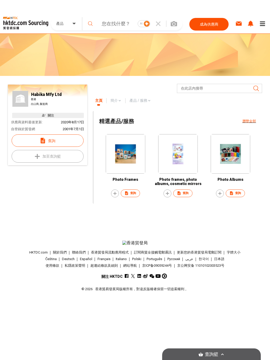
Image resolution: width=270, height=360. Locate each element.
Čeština (51, 259)
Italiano (121, 259)
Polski (136, 259)
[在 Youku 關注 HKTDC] (164, 276)
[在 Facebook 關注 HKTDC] (126, 276)
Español (86, 259)
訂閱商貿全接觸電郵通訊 (153, 252)
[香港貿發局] (135, 243)
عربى (189, 259)
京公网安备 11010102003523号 (200, 265)
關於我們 (60, 252)
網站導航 (130, 265)
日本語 (219, 259)
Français (104, 259)
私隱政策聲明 (75, 265)
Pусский (173, 259)
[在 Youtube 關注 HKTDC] (158, 276)
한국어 (204, 259)
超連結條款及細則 (104, 265)
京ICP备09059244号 (157, 265)
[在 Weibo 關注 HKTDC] (145, 276)
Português (154, 259)
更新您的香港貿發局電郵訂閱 (199, 252)
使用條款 (52, 265)
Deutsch (68, 259)
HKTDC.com (38, 252)
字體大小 (233, 252)
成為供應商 (209, 24)
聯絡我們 (79, 252)
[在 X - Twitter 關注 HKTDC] (132, 276)
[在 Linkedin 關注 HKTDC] (139, 276)
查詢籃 (211, 354)
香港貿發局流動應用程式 (110, 252)
